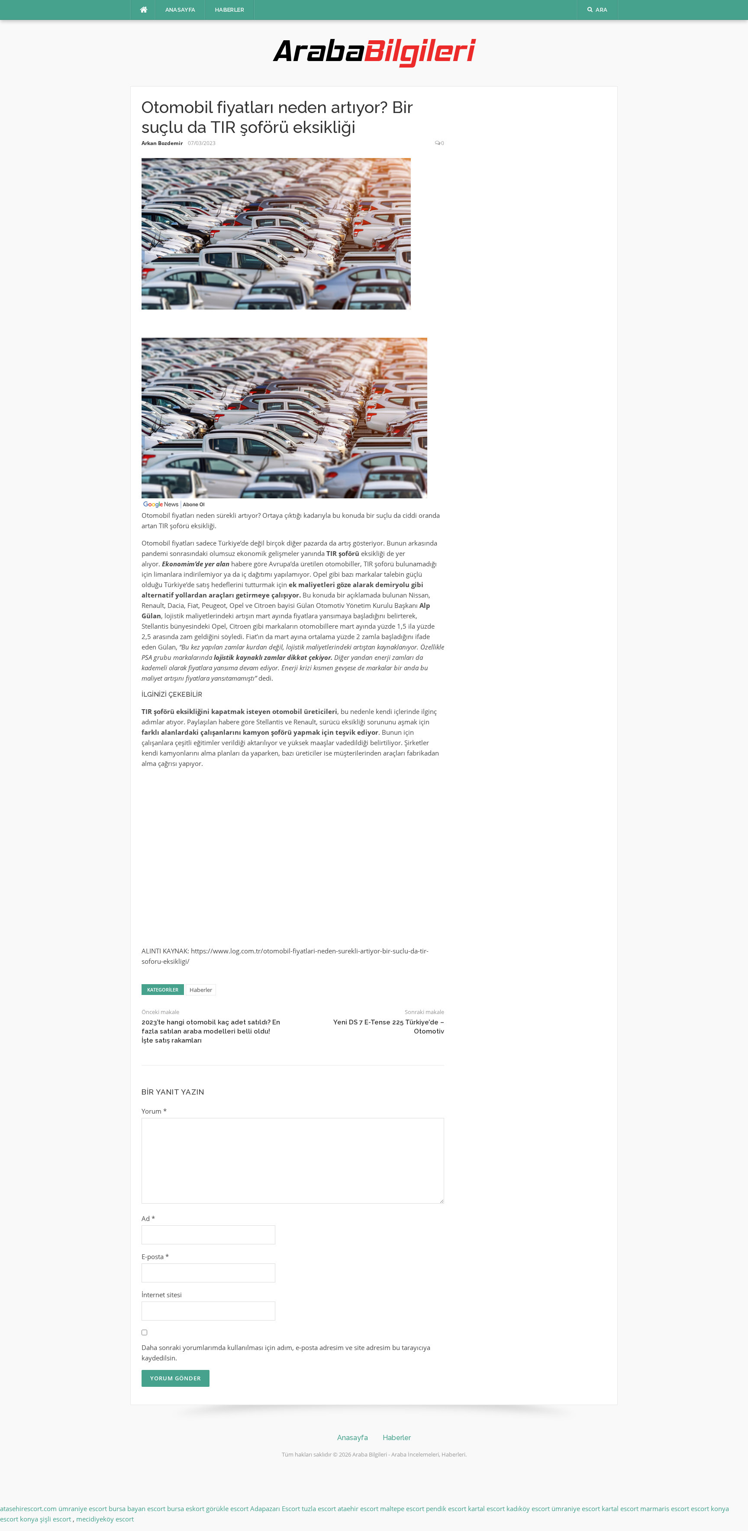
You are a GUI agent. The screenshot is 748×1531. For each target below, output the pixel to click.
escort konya (710, 1508)
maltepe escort (402, 1508)
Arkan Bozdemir (162, 143)
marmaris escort (664, 1508)
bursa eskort (185, 1508)
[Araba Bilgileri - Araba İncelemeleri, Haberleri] (374, 52)
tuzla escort (319, 1508)
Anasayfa (180, 9)
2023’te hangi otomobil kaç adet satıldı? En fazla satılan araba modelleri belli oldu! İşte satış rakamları (211, 1031)
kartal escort (486, 1508)
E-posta (155, 1256)
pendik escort (446, 1508)
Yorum (154, 1111)
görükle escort (227, 1508)
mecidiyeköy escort (105, 1519)
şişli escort (55, 1519)
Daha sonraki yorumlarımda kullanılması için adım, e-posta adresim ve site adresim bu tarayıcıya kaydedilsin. (286, 1352)
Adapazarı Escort (275, 1508)
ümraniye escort (82, 1508)
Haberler (229, 9)
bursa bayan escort (137, 1508)
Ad (148, 1218)
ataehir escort (358, 1508)
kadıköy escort (528, 1508)
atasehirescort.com (28, 1508)
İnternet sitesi (162, 1294)
